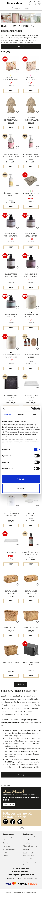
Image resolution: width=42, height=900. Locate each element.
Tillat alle (21, 479)
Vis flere (20, 684)
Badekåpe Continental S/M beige (11, 120)
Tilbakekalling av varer (30, 846)
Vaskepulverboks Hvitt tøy (11, 511)
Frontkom (33, 892)
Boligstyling (26, 849)
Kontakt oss (26, 843)
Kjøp (11, 91)
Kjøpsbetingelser (28, 856)
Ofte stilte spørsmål (29, 837)
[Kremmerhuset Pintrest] (19, 821)
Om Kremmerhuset (9, 849)
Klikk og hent (27, 840)
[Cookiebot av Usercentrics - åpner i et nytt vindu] (31, 408)
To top (22, 828)
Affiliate (5, 855)
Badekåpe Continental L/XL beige (31, 120)
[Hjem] (15, 3)
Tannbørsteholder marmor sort (11, 352)
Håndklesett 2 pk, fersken (32, 191)
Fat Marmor (11, 552)
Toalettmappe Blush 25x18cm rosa (31, 75)
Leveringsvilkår (28, 859)
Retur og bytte (27, 865)
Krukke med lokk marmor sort (31, 312)
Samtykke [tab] (7, 414)
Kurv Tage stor (31, 628)
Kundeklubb (7, 846)
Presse (5, 852)
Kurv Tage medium (11, 662)
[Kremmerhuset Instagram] (5, 821)
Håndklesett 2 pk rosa (29, 191)
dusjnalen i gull (11, 751)
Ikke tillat (21, 488)
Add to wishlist (17, 70)
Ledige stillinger (8, 837)
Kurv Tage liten (11, 628)
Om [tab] (34, 414)
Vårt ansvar (6, 840)
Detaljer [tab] (21, 414)
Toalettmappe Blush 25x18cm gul (11, 75)
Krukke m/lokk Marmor (29, 312)
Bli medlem (9, 804)
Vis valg (21, 46)
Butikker (5, 843)
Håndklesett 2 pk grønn (31, 191)
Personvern (9, 892)
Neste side (5, 786)
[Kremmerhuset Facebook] (12, 821)
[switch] (37, 455)
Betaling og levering (29, 862)
